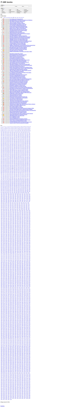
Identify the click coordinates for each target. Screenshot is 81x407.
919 (23, 187)
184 (25, 136)
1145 (1, 206)
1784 (6, 260)
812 (3, 180)
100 (18, 130)
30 (8, 127)
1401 (22, 227)
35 (15, 127)
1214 (11, 211)
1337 (25, 221)
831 (9, 181)
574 (7, 164)
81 (21, 129)
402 (14, 151)
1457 (1, 232)
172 (3, 136)
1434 (8, 230)
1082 (6, 200)
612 (18, 166)
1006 (11, 193)
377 (27, 149)
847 (9, 182)
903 (24, 186)
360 (25, 148)
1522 (1, 238)
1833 (29, 263)
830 (7, 181)
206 (7, 138)
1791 (22, 260)
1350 (25, 222)
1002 (1, 193)
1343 (8, 222)
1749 (15, 256)
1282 (18, 217)
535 (24, 160)
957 (5, 190)
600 (25, 165)
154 (29, 134)
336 (10, 147)
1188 (10, 209)
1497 (4, 235)
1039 (27, 196)
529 (12, 160)
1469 (29, 232)
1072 (13, 199)
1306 (13, 219)
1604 (11, 244)
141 (5, 134)
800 (10, 179)
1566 (13, 241)
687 (9, 171)
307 (16, 145)
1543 (20, 239)
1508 (29, 235)
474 (29, 156)
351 (9, 148)
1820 (29, 262)
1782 (1, 260)
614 (22, 166)
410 (29, 151)
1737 (18, 255)
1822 (4, 263)
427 (1, 154)
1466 (22, 232)
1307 (15, 219)
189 (5, 137)
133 (20, 133)
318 (7, 146)
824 (25, 180)
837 (20, 181)
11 (11, 126)
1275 (1, 217)
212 (18, 138)
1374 (20, 224)
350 (7, 148)
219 (1, 139)
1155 (24, 206)
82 (22, 129)
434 (14, 154)
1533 (27, 238)
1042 (4, 197)
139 (1, 134)
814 (7, 180)
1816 (20, 262)
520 (25, 159)
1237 (4, 213)
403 (16, 151)
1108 (6, 202)
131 (16, 133)
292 (18, 144)
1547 (29, 239)
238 (7, 140)
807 (24, 179)
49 (5, 128)
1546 (27, 239)
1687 (22, 251)
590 (7, 165)
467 (16, 156)
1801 (15, 261)
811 (1, 180)
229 (20, 139)
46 (1, 128)
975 (9, 191)
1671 (15, 250)
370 (14, 149)
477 (5, 157)
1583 (22, 242)
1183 (29, 208)
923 (1, 188)
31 (9, 127)
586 (29, 164)
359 (24, 148)
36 (16, 127)
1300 (29, 218)
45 (29, 127)
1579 (13, 242)
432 (10, 154)
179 (16, 136)
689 (12, 171)
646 (23, 17)
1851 (11, 265)
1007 (13, 193)
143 (9, 134)
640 (11, 17)
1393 (4, 227)
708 (18, 172)
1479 (22, 233)
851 (16, 182)
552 (25, 161)
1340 (1, 222)
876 (3, 185)
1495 (29, 234)
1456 (29, 231)
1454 (25, 231)
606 (7, 166)
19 (22, 126)
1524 (6, 238)
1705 (4, 253)
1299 (27, 218)
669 (5, 170)
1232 (22, 212)
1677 (29, 250)
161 (12, 135)
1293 (13, 218)
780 (3, 178)
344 (25, 147)
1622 (22, 245)
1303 (6, 219)
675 (16, 170)
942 (7, 189)
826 (29, 180)
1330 (8, 221)
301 (5, 145)
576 (10, 164)
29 (6, 127)
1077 (25, 199)
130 (14, 133)
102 (22, 130)
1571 (25, 241)
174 (7, 136)
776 (25, 177)
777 (27, 177)
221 (5, 139)
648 (25, 168)
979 (16, 191)
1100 (18, 201)
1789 (18, 260)
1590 (8, 243)
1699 (20, 252)
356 (18, 148)
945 (12, 189)
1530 (20, 238)
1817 (22, 262)
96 (12, 130)
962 (14, 190)
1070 (8, 199)
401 (12, 151)
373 (20, 149)
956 (3, 190)
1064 (25, 198)
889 (27, 185)
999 (24, 192)
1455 (27, 231)
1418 (1, 229)
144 (10, 134)
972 (3, 191)
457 (27, 155)
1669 (11, 250)
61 (22, 128)
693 (20, 171)
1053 (29, 197)
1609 (22, 244)
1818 (25, 262)
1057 (8, 198)
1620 (18, 245)
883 (16, 185)
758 (22, 176)
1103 (24, 201)
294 (22, 144)
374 (22, 149)
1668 (8, 250)
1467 (25, 232)
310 (22, 145)
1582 (20, 242)
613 (20, 166)
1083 (8, 200)
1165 (17, 207)
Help (17, 9)
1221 (27, 211)
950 (22, 189)
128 (10, 133)
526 (7, 160)
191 (9, 137)
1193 (22, 209)
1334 (18, 221)
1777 (20, 259)
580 (18, 164)
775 (24, 177)
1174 (8, 208)
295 (24, 144)
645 (21, 17)
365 (5, 149)
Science (25, 9)
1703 (29, 252)
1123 (10, 203)
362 (29, 148)
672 (10, 170)
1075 (20, 199)
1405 (1, 228)
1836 (6, 264)
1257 (20, 214)
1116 (24, 202)
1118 (28, 202)
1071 (11, 199)
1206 (22, 210)
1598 (27, 243)
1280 (13, 217)
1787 (13, 260)
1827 (15, 263)
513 (12, 159)
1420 (6, 229)
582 (22, 164)
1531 (22, 238)
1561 (1, 241)
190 (7, 137)
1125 (15, 203)
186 (29, 136)
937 (27, 188)
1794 (29, 260)
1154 (22, 206)
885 (20, 185)
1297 (22, 218)
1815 (18, 262)
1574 (1, 242)
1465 (20, 232)
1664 (29, 249)
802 (14, 179)
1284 (22, 217)
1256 (18, 214)
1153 (19, 206)
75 (12, 129)
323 (16, 146)
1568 (18, 241)
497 (12, 158)
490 (29, 157)
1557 (22, 240)
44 (28, 127)
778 (29, 177)
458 (29, 155)
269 (5, 143)
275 (16, 143)
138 (29, 133)
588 (3, 165)
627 (16, 167)
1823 (6, 263)
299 (1, 145)
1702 (27, 252)
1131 (28, 203)
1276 (4, 217)
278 (22, 143)
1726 (22, 254)
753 (12, 176)
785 (12, 178)
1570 (22, 241)
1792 (25, 260)
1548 (1, 240)
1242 (15, 213)
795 (1, 179)
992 (10, 192)
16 (18, 126)
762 (29, 176)
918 (22, 187)
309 (20, 145)
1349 (22, 222)
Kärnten (3, 11)
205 (5, 138)
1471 (4, 233)
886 (22, 185)
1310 (22, 219)
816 (10, 180)
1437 (15, 230)
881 (12, 185)
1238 (6, 213)
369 (12, 149)
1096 (8, 201)
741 (20, 175)
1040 (29, 196)
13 (14, 126)
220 (3, 139)
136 (25, 133)
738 (14, 175)
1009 (18, 193)
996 (18, 192)
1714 (25, 253)
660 (18, 169)
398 (7, 151)
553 (27, 161)
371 (16, 149)
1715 (27, 253)
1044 (8, 197)
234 (29, 139)
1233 (25, 212)
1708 (11, 253)
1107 (4, 202)
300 (3, 145)
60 (21, 128)
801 (12, 179)
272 (10, 143)
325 (20, 146)
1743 (1, 256)
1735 (13, 255)
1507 (27, 235)
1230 (18, 212)
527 (9, 160)
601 (27, 165)
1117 (26, 202)
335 (9, 147)
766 (7, 177)
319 (9, 146)
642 (15, 17)
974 (7, 191)
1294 (15, 218)
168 (25, 135)
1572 (27, 241)
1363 (25, 223)
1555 (18, 240)
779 (1, 178)
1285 (25, 217)
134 (22, 133)
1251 (6, 214)
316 (3, 146)
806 (22, 179)
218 (29, 138)
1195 (26, 209)
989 (5, 192)
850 (14, 182)
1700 (22, 252)
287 (9, 144)
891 (1, 186)
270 (7, 143)
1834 (1, 264)
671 (9, 170)
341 (20, 147)
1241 (13, 213)
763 (1, 177)
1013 (27, 193)
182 (22, 136)
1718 (4, 254)
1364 (27, 223)
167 (24, 135)
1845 (27, 264)
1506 (25, 235)
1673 (20, 250)
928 (10, 188)
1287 (29, 217)
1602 (6, 244)
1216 (15, 211)
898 (14, 186)
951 (24, 189)
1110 (10, 202)
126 (7, 133)
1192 (19, 209)
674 (14, 170)
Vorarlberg (18, 12)
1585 (27, 242)
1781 (29, 259)
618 (29, 166)
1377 (27, 224)
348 (3, 148)
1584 (25, 242)
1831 (25, 263)
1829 (20, 263)
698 (29, 171)
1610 (25, 244)
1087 (18, 200)
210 (14, 138)
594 (14, 165)
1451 (18, 231)
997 (20, 192)
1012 (25, 193)
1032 (11, 196)
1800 (13, 261)
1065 (27, 198)
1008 (15, 193)
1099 (15, 201)
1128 (22, 203)
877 (5, 185)
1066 (29, 198)
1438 (18, 230)
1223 (1, 212)
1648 (22, 248)
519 (23, 159)
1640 (4, 248)
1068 (4, 199)
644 (19, 17)
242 (14, 140)
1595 (20, 243)
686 (7, 171)
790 (22, 178)
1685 (18, 251)
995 (16, 192)
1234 (27, 212)
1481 (27, 233)
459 (1, 156)
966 (22, 190)
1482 (29, 233)
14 (15, 126)
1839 (13, 264)
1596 (22, 243)
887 (24, 185)
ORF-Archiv (7, 2)
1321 (18, 220)
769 (12, 177)
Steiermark (4, 12)
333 (5, 147)
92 (6, 130)
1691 (1, 252)
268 (3, 143)
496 (10, 158)
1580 (15, 242)
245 (20, 140)
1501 (13, 235)
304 (10, 145)
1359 (15, 223)
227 (16, 139)
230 (22, 139)
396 (3, 151)
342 (22, 147)
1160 (6, 207)
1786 (11, 260)
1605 (13, 244)
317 (5, 146)
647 (24, 168)
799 (9, 179)
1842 (20, 264)
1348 (20, 222)
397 (5, 151)
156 (3, 135)
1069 (6, 199)
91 (5, 130)
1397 (13, 227)
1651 (29, 248)
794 (29, 178)
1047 (15, 197)
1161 (8, 207)
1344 (11, 222)
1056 (6, 198)
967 (24, 190)
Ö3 (2, 10)
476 (3, 157)
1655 (8, 249)
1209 (29, 210)
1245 (22, 213)
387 (16, 150)
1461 (11, 232)
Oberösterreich (19, 11)
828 (3, 181)
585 (27, 164)
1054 (1, 198)
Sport (10, 9)
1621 (20, 245)
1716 (29, 253)
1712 (20, 253)
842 (29, 181)
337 (12, 147)
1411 (15, 228)
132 (18, 133)
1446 (6, 231)
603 (1, 166)
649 (27, 168)
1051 (25, 197)
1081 (4, 200)
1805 (25, 261)
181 (20, 136)
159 (9, 135)
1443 (29, 230)
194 (14, 137)
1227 (11, 212)
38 (19, 127)
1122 (8, 203)
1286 (27, 217)
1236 (1, 213)
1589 (6, 243)
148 (18, 134)
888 (25, 185)
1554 (15, 240)
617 (27, 166)
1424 (15, 229)
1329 (6, 221)
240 (10, 140)
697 (27, 171)
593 (12, 165)
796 (3, 179)
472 (25, 156)
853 (20, 182)
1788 (15, 260)
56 (15, 128)
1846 (29, 264)
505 (27, 158)
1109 (8, 202)
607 (9, 166)
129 (12, 133)
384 (10, 150)
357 (20, 148)
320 (10, 146)
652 (3, 169)
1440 (22, 230)
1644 (13, 248)
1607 (18, 244)
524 (3, 160)
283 (1, 144)
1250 (4, 214)
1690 (29, 251)
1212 (6, 211)
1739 (22, 255)
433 (12, 154)
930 (14, 188)
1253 (11, 214)
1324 (25, 220)
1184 (1, 209)
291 (16, 144)
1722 (13, 254)
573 (5, 164)
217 (27, 138)
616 (25, 166)
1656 (11, 249)
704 (10, 172)
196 (18, 137)
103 (24, 130)
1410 (13, 228)
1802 (18, 261)
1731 (4, 255)
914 (14, 187)
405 (20, 151)
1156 (26, 206)
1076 (22, 199)
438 (22, 154)
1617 (11, 245)
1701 (25, 252)
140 (3, 134)
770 (14, 177)
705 (12, 172)
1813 (13, 262)
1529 (18, 238)
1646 (18, 248)
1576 (6, 242)
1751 (20, 256)
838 (22, 181)
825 (27, 180)
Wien (25, 12)
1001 (28, 192)
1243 (18, 213)
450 (14, 155)
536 (25, 160)
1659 (18, 249)
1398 (15, 227)
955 (1, 190)
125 (5, 133)
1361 (20, 223)
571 (1, 164)
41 (24, 127)
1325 (27, 220)
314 (29, 145)
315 (1, 146)
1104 (27, 201)
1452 (20, 231)
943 (9, 189)
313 (27, 145)
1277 (6, 217)
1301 (1, 219)
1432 (4, 230)
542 (7, 161)
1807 (29, 261)
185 (27, 136)
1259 (25, 214)
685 (5, 171)
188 (3, 137)
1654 (6, 249)
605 (5, 166)
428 (3, 154)
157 (5, 135)
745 (27, 175)
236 (3, 140)
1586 (29, 242)
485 (20, 157)
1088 (20, 200)
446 (7, 155)
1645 (15, 248)
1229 (15, 212)
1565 (11, 241)
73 (9, 129)
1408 (8, 228)
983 (24, 191)
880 (10, 185)
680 (25, 170)
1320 (15, 220)
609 (12, 166)
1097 (11, 201)
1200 (8, 210)
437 (20, 154)
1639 (1, 248)
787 (16, 178)
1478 (20, 233)
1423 (13, 229)
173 (5, 136)
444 (3, 155)
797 (5, 179)
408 (25, 151)
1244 (20, 213)
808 (25, 179)
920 (25, 187)
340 (18, 147)
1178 (17, 208)
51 (8, 128)
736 (10, 175)
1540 (13, 239)
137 (27, 133)
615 (23, 166)
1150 (13, 206)
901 (20, 186)
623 (9, 167)
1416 (27, 228)
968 (25, 190)
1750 (18, 256)
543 (9, 161)
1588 (4, 243)
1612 (29, 244)
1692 (4, 252)
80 (19, 129)
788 (18, 178)
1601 (4, 244)
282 (29, 143)
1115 (21, 202)
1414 (22, 228)
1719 (6, 254)
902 (22, 186)
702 (7, 172)
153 (27, 134)
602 (29, 165)
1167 (22, 207)
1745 (6, 256)
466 (14, 156)
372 (18, 149)
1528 (15, 238)
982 (22, 191)
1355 (6, 223)
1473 (8, 233)
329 (27, 146)
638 (8, 17)
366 (7, 149)
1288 (1, 218)
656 (10, 169)
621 (5, 167)
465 (12, 156)
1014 (29, 193)
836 (18, 181)
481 (12, 157)
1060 (15, 198)
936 (25, 188)
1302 (4, 219)
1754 (27, 256)
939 (1, 189)
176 (10, 136)
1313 (29, 219)
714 (29, 172)
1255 (15, 214)
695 (24, 171)
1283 (20, 217)
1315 (4, 220)
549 (20, 161)
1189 (13, 209)
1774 (13, 259)
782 (7, 178)
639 (10, 17)
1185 (4, 209)
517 (20, 159)
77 (15, 129)
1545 (25, 239)
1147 (6, 206)
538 (29, 160)
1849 (6, 265)
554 (29, 161)
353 (12, 148)
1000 (26, 192)
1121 (6, 203)
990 (7, 192)
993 (12, 192)
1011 (22, 193)
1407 (6, 228)
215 (23, 138)
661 (20, 169)
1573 (29, 241)
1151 (15, 206)
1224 (4, 212)
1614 (4, 245)
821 (20, 180)
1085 (13, 200)
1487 (11, 234)
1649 (25, 248)
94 (9, 130)
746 (29, 175)
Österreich (18, 10)
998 (22, 192)
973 (5, 191)
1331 (11, 221)
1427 (22, 229)
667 (1, 170)
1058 (11, 198)
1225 (6, 212)
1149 (10, 206)
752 (10, 176)
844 (3, 182)
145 (12, 134)
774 (22, 177)
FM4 (10, 10)
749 (5, 176)
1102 (22, 201)
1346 (15, 222)
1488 (13, 234)
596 (18, 165)
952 (25, 189)
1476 (15, 233)
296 (25, 144)
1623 (25, 245)
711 (23, 172)
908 (3, 187)
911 (8, 187)
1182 (26, 208)
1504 (20, 235)
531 (16, 160)
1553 (13, 240)
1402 (25, 227)
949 (20, 189)
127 (9, 133)
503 (24, 158)
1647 (20, 248)
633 (27, 167)
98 (15, 130)
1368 (6, 224)
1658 (15, 249)
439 (24, 154)
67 (1, 129)
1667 (6, 250)
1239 (8, 213)
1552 (11, 240)
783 (9, 178)
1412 (18, 228)
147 (16, 134)
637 (6, 17)
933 (20, 188)
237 (5, 140)
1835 (4, 264)
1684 (15, 251)
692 (18, 171)
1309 (20, 219)
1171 (1, 208)
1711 (18, 253)
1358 (13, 223)
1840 (15, 264)
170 (29, 135)
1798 (8, 261)
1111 (13, 202)
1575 (4, 242)
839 (24, 181)
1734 (11, 255)
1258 (22, 214)
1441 (25, 230)
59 (19, 128)
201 (27, 137)
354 (14, 148)
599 (24, 165)
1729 (29, 254)
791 (24, 178)
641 (13, 17)
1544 (22, 239)
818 (14, 180)
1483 (1, 234)
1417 (29, 228)
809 (27, 179)
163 (16, 135)
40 (22, 127)
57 (16, 128)
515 (16, 159)
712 (25, 172)
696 (25, 171)
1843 (22, 264)
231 (24, 139)
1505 (22, 235)
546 (14, 161)
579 (16, 164)
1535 (1, 239)
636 (4, 17)
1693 (6, 252)
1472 (6, 233)
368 (10, 149)
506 (29, 158)
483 (16, 157)
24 (30, 126)
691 (16, 171)
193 (12, 137)
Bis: (23, 6)
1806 (27, 261)
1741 (27, 255)
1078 (27, 199)
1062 (20, 198)
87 (29, 129)
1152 (17, 206)
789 (20, 178)
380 (3, 150)
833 (12, 181)
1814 (15, 262)
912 (10, 187)
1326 (29, 220)
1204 (18, 210)
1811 (8, 262)
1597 (25, 243)
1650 (27, 248)
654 (7, 169)
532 (18, 160)
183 (24, 136)
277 (20, 143)
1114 (19, 202)
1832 (27, 263)
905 (27, 186)
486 (22, 157)
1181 (24, 208)
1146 (4, 206)
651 (1, 169)
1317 (8, 220)
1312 (27, 219)
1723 (15, 254)
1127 (19, 203)
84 (25, 129)
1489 (15, 234)
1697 (15, 252)
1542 (18, 239)
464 (10, 156)
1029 (4, 196)
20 (24, 126)
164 (18, 135)
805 (20, 179)
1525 (8, 238)
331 (1, 147)
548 (18, 161)
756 (18, 176)
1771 (6, 259)
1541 (15, 239)
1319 (13, 220)
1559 (27, 240)
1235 (29, 212)
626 (14, 167)
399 (9, 151)
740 (18, 175)
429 (5, 154)
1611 (27, 244)
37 (18, 127)
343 (24, 147)
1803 (20, 261)
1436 (13, 230)
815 (8, 180)
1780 (27, 259)
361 (27, 148)
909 (5, 187)
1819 (27, 262)
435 (16, 154)
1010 (20, 193)
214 (22, 138)
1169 (26, 207)
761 (27, 176)
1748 (13, 256)
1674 (22, 250)
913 (12, 187)
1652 (1, 249)
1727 (25, 254)
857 (27, 182)
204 (3, 138)
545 (12, 161)
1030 (6, 196)
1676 (27, 250)
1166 (19, 207)
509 (5, 159)
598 (22, 165)
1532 (25, 238)
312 (25, 145)
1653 (4, 249)
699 (1, 172)
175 (9, 136)
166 (22, 135)
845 (5, 182)
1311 (25, 219)
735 (9, 175)
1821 (1, 263)
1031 (8, 196)
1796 (4, 261)
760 (25, 176)
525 (5, 160)
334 (7, 147)
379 (1, 150)
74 (11, 129)
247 (24, 140)
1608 (20, 244)
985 (27, 191)
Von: (16, 6)
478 (7, 157)
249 (27, 140)
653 (5, 169)
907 (1, 187)
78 (16, 129)
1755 (29, 256)
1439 (20, 230)
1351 (27, 222)
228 (18, 139)
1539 (11, 239)
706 (14, 172)
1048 (18, 197)
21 (25, 126)
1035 (18, 196)
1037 (22, 196)
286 (7, 144)
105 (28, 130)
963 (16, 190)
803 (16, 179)
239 (9, 140)
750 (7, 176)
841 (27, 181)
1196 (29, 209)
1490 (18, 234)
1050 (22, 197)
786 (14, 178)
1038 (25, 196)
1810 (6, 262)
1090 (25, 200)
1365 (29, 223)
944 (10, 189)
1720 (8, 254)
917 (20, 187)
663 (24, 169)
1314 (1, 220)
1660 (20, 249)
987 (1, 192)
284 (3, 144)
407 (24, 151)
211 (16, 138)
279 (24, 143)
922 (29, 187)
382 (7, 150)
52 (9, 128)
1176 (13, 208)
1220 (25, 211)
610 (14, 166)
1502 (15, 235)
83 (24, 129)
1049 (20, 197)
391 (24, 150)
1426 (20, 229)
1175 (10, 208)
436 (18, 154)
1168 (24, 207)
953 (27, 189)
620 (3, 167)
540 (3, 161)
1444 (1, 231)
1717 (1, 254)
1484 (4, 234)
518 (22, 159)
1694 (8, 252)
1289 (4, 218)
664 (25, 169)
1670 (13, 250)
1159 (4, 207)
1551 (8, 240)
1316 (6, 220)
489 (27, 157)
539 (1, 161)
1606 (15, 244)
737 (12, 175)
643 (17, 17)
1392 (1, 227)
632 (25, 167)
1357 (11, 223)
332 (3, 147)
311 (23, 145)
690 (14, 171)
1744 (4, 256)
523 (1, 160)
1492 (22, 234)
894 (7, 186)
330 (29, 146)
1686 (20, 251)
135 (24, 133)
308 (18, 145)
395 (1, 151)
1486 (8, 234)
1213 (8, 211)
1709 (13, 253)
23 (28, 126)
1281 (15, 217)
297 (27, 144)
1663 (27, 249)
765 (5, 177)
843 (1, 182)
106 (29, 130)
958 (7, 190)
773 (20, 177)
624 (10, 167)
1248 (29, 213)
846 (7, 182)
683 (1, 171)
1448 (11, 231)
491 (1, 158)
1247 (27, 213)
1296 (20, 218)
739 (16, 175)
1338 (27, 221)
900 (18, 186)
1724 (18, 254)
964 (18, 190)
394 (29, 150)
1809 (4, 262)
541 (5, 161)
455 (24, 155)
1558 (25, 240)
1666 (4, 250)
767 (9, 177)
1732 (6, 255)
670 (7, 170)
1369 (8, 224)
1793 (27, 260)
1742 (29, 255)
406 (22, 151)
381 (5, 150)
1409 (11, 228)
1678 (1, 251)
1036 (20, 196)
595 (16, 165)
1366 (1, 224)
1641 (6, 248)
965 (20, 190)
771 (16, 177)
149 (20, 134)
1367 (4, 224)
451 (16, 155)
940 (3, 189)
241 (12, 140)
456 (25, 155)
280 (25, 143)
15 (17, 126)
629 (20, 167)
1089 (22, 200)
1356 (8, 223)
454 (22, 155)
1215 (13, 211)
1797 (6, 261)
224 (10, 139)
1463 (15, 232)
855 (24, 182)
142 (7, 134)
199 (24, 137)
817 (12, 180)
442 (29, 154)
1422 (11, 229)
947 (16, 189)
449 (12, 155)
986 (29, 191)
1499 (8, 235)
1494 (27, 234)
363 (1, 149)
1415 (25, 228)
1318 (11, 220)
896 (10, 186)
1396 (11, 227)
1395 (8, 227)
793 (27, 178)
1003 (4, 193)
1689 (27, 251)
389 (20, 150)
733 (5, 175)
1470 (1, 233)
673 (12, 170)
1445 (4, 231)
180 (18, 136)
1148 (8, 206)
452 (18, 155)
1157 (29, 206)
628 (18, 167)
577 (12, 164)
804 (18, 179)
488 (25, 157)
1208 (27, 210)
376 (25, 149)
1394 (6, 227)
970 (29, 190)
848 (10, 182)
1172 (4, 208)
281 (27, 143)
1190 (15, 209)
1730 (1, 255)
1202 (13, 210)
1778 (22, 259)
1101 (20, 201)
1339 (29, 221)
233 (27, 139)
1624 (27, 245)
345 (27, 147)
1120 (4, 203)
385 (12, 150)
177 (12, 136)
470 (22, 156)
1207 (24, 210)
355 (16, 148)
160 (10, 135)
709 (20, 172)
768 (10, 177)
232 (25, 139)
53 (11, 128)
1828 (18, 263)
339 (16, 147)
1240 (11, 213)
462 (7, 156)
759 (24, 176)
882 (14, 185)
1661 (22, 249)
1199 (6, 210)
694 (22, 171)
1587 (1, 243)
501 (20, 158)
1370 (11, 224)
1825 (11, 263)
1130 (26, 203)
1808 (1, 262)
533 (20, 160)
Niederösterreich (12, 11)
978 (14, 191)
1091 (27, 200)
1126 (17, 203)
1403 (27, 227)
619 (1, 167)
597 (20, 165)
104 (26, 130)
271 (9, 143)
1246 (25, 213)
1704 (1, 253)
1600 (1, 244)
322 (14, 146)
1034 (15, 196)
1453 (22, 231)
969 (27, 190)
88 (1, 130)
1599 (29, 243)
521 (27, 159)
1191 (17, 209)
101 (20, 130)
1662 (25, 249)
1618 (13, 245)
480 (10, 157)
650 (29, 168)
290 (14, 144)
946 (14, 189)
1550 (6, 240)
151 (24, 134)
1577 (8, 242)
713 (27, 172)
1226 (8, 212)
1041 (1, 197)
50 (6, 128)
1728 (27, 254)
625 (12, 167)
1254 (13, 214)
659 (16, 169)
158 (7, 135)
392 (25, 150)
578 (14, 164)
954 (29, 189)
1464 (18, 232)
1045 (11, 197)
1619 (15, 245)
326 (22, 146)
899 (16, 186)
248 (25, 140)
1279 (11, 217)
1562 (4, 241)
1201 (11, 210)
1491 (20, 234)
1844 (25, 264)
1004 (6, 193)
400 (10, 151)
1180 (22, 208)
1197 (1, 210)
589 (5, 165)
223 (9, 139)
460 (3, 156)
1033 (13, 196)
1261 (29, 214)
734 (7, 175)
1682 (11, 251)
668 (3, 170)
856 (25, 182)
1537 (6, 239)
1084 (11, 200)
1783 (4, 260)
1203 (15, 210)
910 (7, 187)
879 (9, 185)
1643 (11, 248)
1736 (15, 255)
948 (18, 189)
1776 (18, 259)
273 (12, 143)
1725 (20, 254)
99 (16, 130)
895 (9, 186)
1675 (25, 250)
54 (12, 128)
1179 (19, 208)
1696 (13, 252)
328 (25, 146)
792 (25, 178)
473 (27, 156)
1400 (20, 227)
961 (12, 190)
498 (14, 158)
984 (25, 191)
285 (5, 144)
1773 (11, 259)
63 (25, 128)
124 (3, 133)
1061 (18, 198)
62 (24, 128)
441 (27, 154)
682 (29, 170)
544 (10, 161)
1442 (27, 230)
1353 (1, 223)
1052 (27, 197)
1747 (11, 256)
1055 (4, 198)
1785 (8, 260)
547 (16, 161)
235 (1, 140)
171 (1, 136)
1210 (1, 211)
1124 (13, 203)
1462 (13, 232)
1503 (18, 235)
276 (18, 143)
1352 (29, 222)
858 (29, 182)
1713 (22, 253)
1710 (15, 253)
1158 (1, 207)
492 (3, 158)
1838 (11, 264)
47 (2, 128)
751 (9, 176)
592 (10, 165)
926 (7, 188)
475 (1, 157)
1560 (29, 240)
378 (29, 149)
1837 (8, 264)
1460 (8, 232)
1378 (29, 224)
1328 (4, 221)
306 (14, 145)
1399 (18, 227)
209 (12, 138)
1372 (15, 224)
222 (7, 139)
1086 (15, 200)
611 (16, 166)
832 (10, 181)
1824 (8, 263)
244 (18, 140)
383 (9, 150)
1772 (8, 259)
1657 (13, 249)
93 (8, 130)
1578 (11, 242)
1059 (13, 198)
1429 (27, 229)
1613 (1, 245)
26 (2, 127)
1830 (22, 263)
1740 (25, 255)
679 (24, 170)
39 (21, 127)
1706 (6, 253)
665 (27, 169)
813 (5, 180)
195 (16, 137)
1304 (8, 219)
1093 (1, 201)
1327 (1, 221)
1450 (15, 231)
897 (12, 186)
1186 (6, 209)
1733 (8, 255)
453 (20, 155)
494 (7, 158)
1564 (8, 241)
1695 (11, 252)
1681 (8, 251)
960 (10, 190)
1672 (18, 250)
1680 (6, 251)
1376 (25, 224)
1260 (27, 214)
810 (29, 179)
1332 (13, 221)
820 (18, 180)
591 (9, 165)
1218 (20, 211)
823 (23, 180)
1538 (8, 239)
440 (25, 154)
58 (18, 128)
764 (3, 177)
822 (22, 180)
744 (25, 175)
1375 (22, 224)
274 (14, 143)
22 (27, 126)
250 (29, 140)
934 (22, 188)
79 (18, 129)
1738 (20, 255)
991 (9, 192)
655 (9, 169)
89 (2, 130)
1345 (13, 222)
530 (14, 160)
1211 (4, 211)
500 (18, 158)
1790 (20, 260)
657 (12, 169)
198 (22, 137)
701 (5, 172)
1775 (15, 259)
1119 (1, 203)
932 (18, 188)
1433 (6, 230)
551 (24, 161)
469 (20, 156)
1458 (4, 232)
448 (10, 155)
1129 (24, 203)
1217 (18, 211)
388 (18, 150)
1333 (15, 221)
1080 (1, 200)
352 (10, 148)
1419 (4, 229)
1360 (18, 223)
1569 (20, 241)
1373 (18, 224)
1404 (29, 227)
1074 (18, 199)
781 (5, 178)
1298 (25, 218)
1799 (11, 261)
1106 (1, 202)
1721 (11, 254)
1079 (29, 199)
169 (27, 135)
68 (2, 129)
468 (18, 156)
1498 (6, 235)
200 (25, 137)
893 (5, 186)
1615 (6, 245)
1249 (1, 214)
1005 (8, 193)
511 (8, 159)
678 (22, 170)
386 (14, 150)
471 (24, 156)
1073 (15, 199)
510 (7, 159)
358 (22, 148)
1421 (8, 229)
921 (27, 187)
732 (3, 175)
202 (29, 137)
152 (25, 134)
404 (18, 151)
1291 (8, 218)
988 (3, 192)
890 (29, 185)
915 (16, 187)
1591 (11, 243)
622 (7, 167)
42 (25, 127)
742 (22, 175)
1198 (4, 210)
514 (14, 159)
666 (29, 169)
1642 (8, 248)
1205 (20, 210)
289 (12, 144)
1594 (18, 243)
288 (10, 144)
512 (10, 159)
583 (24, 164)
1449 (13, 231)
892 (3, 186)
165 (20, 135)
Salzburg (25, 11)
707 (16, 172)
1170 (29, 207)
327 (24, 146)
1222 (29, 211)
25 (1, 127)
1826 (13, 263)
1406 (4, 228)
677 (20, 170)
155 (1, 135)
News (3, 9)
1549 (4, 240)
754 (14, 176)
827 (1, 181)
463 (9, 156)
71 (6, 129)
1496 (1, 235)
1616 (8, 245)
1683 (13, 251)
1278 (8, 217)
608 (10, 166)
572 (3, 164)
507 (1, 159)
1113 (17, 202)
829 (5, 181)
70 (5, 129)
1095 (6, 201)
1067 (1, 199)
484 (18, 157)
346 (29, 147)
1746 (8, 256)
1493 (25, 234)
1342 (6, 222)
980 (18, 191)
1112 (15, 202)
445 (5, 155)
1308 (18, 219)
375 (24, 149)
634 (29, 167)
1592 (13, 243)
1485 (6, 234)
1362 (22, 223)
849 (12, 182)
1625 (29, 245)
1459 (6, 232)
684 (3, 171)
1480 (25, 233)
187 (1, 137)
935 (24, 188)
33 (12, 127)
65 (28, 128)
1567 (15, 241)
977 (12, 191)
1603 (8, 244)
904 (25, 186)
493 (5, 158)
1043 (6, 197)
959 (9, 190)
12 (12, 126)
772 (18, 177)
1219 (22, 211)
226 (14, 139)
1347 (18, 222)
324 (18, 146)
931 (16, 188)
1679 (4, 251)
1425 (18, 229)
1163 (13, 207)
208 (10, 138)
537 (27, 160)
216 (25, 138)
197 (20, 137)
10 (10, 126)
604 (3, 166)
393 (27, 150)
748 (3, 176)
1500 (11, 235)
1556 (20, 240)
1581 (18, 242)
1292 (11, 218)
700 (3, 172)
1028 (1, 196)
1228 (13, 212)
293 (20, 144)
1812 (11, 262)
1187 (8, 209)
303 (9, 145)
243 (16, 140)
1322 (20, 220)
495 (9, 158)
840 (25, 181)
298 (29, 144)
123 (1, 133)
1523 (4, 238)
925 (5, 188)
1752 (22, 256)
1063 (22, 198)
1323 (22, 220)
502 (22, 158)
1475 (13, 233)
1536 (4, 239)
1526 (11, 238)
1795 (1, 261)
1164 (15, 207)
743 (24, 175)
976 (10, 191)
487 (24, 157)
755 (16, 176)
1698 (18, 252)
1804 (22, 261)
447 (9, 155)
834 (14, 181)
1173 (6, 208)
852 (18, 182)
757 (20, 176)
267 (1, 143)
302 (7, 145)
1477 (18, 233)
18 (21, 126)
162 (14, 135)
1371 (13, 224)
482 (14, 157)
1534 (29, 238)
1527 (13, 238)
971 (1, 191)
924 (3, 188)
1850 (8, 265)
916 (18, 187)
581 (20, 164)
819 (16, 180)
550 (22, 161)
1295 (18, 218)
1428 (25, 229)
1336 (22, 221)
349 (5, 148)
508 (3, 159)
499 (16, 158)
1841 (18, 264)
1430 (29, 229)
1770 (4, 259)
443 (1, 155)
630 (22, 167)
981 (20, 191)
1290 (6, 218)
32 (11, 127)
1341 (4, 222)
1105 (29, 201)
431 (9, 154)
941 (5, 189)
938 (29, 188)
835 (16, 181)
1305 (11, 219)
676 (18, 170)
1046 (13, 197)
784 (10, 178)
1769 (1, 259)
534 (22, 160)
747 (1, 176)
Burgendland (26, 10)
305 (12, 145)
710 (22, 172)
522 (29, 159)
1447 (8, 231)
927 (9, 188)
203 (1, 138)
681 (27, 170)
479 (9, 157)
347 (1, 148)
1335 (20, 221)
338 (14, 147)
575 (9, 164)
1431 (1, 230)
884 (18, 185)
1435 (11, 230)
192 (10, 137)
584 (25, 164)
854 (22, 182)
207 (9, 138)
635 (1, 168)
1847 (1, 265)
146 (14, 134)
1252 (8, 214)
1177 (15, 208)
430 (7, 154)
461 (5, 156)
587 (1, 165)
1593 (15, 243)
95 (11, 130)
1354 (4, 223)
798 (7, 179)
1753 (25, 256)
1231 (20, 212)
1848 (4, 265)
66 (29, 128)
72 (8, 129)
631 (24, 167)
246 (22, 140)
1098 (13, 201)
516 (18, 159)
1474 (11, 233)
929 (12, 188)
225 (12, 139)
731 (1, 175)
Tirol (10, 12)
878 (7, 185)
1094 (4, 201)
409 (27, 151)
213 (20, 138)
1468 (27, 232)
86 (28, 129)
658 (14, 169)
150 (22, 134)
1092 (29, 200)
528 (10, 160)
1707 (8, 253)
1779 (25, 259)
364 (3, 149)
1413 (20, 228)
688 (10, 171)
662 (22, 169)
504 (25, 158)
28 (5, 127)
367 (9, 149)
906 (29, 186)
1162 (10, 207)
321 (12, 146)
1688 (25, 251)
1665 (1, 250)
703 (9, 172)
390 (22, 150)
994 (14, 192)
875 (1, 185)
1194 (24, 209)
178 (14, 136)
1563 (6, 241)
